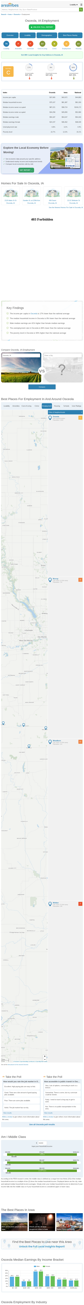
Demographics (47, 35)
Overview (10, 35)
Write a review (7, 1117)
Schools (66, 406)
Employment (46, 406)
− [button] (45, 1059)
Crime (37, 406)
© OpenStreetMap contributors (27, 1061)
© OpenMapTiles (39, 1061)
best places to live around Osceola (18, 1064)
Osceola (17, 14)
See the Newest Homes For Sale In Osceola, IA (66, 207)
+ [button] (45, 1056)
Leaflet (45, 1061)
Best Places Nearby (70, 35)
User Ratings (76, 406)
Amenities (16, 406)
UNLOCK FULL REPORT (43, 27)
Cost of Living (26, 406)
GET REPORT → (26, 170)
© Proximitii (16, 1061)
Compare (42, 387)
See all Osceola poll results (42, 1124)
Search (3, 14)
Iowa (10, 14)
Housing (57, 406)
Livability (73, 5)
